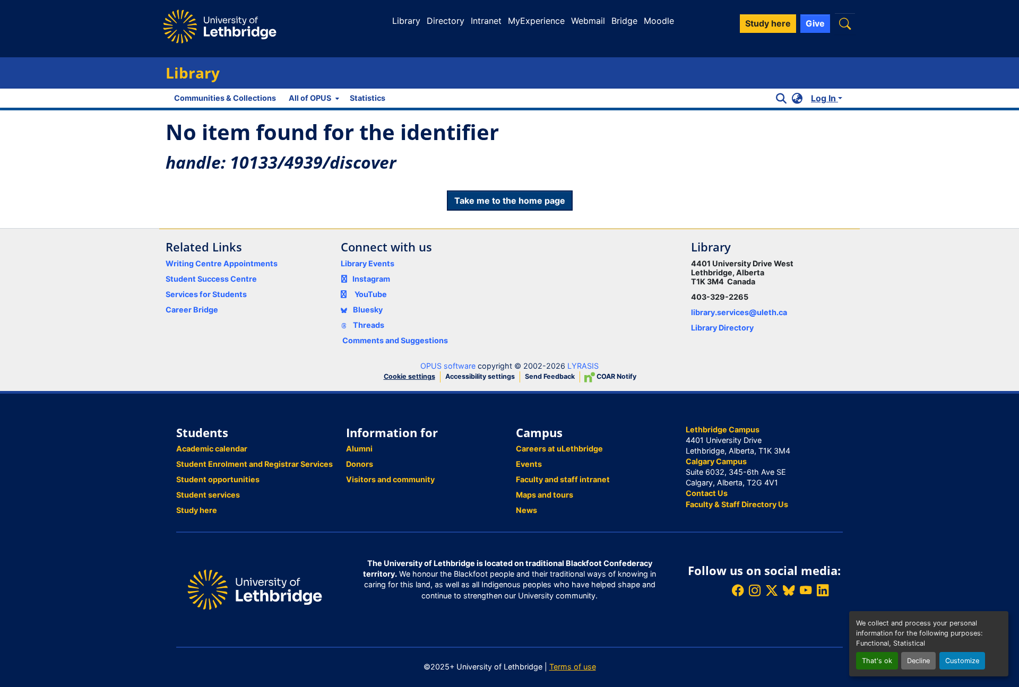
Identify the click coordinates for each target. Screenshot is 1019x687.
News (526, 510)
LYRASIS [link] (583, 365)
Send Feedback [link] (550, 376)
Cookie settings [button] (409, 376)
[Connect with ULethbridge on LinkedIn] (822, 590)
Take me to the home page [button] (509, 200)
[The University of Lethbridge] (254, 588)
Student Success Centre (211, 278)
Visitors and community (390, 479)
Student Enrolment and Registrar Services (254, 463)
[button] (845, 23)
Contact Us (707, 493)
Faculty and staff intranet (563, 479)
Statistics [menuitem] (367, 97)
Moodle (659, 20)
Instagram (371, 278)
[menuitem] (313, 98)
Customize (962, 661)
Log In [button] (824, 98)
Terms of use (572, 666)
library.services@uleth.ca (739, 312)
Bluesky (367, 309)
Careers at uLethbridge (559, 448)
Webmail (588, 20)
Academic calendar (211, 448)
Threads (367, 324)
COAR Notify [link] (615, 376)
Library (406, 20)
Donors (359, 463)
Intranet (486, 20)
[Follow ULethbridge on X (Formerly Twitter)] (771, 590)
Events (529, 463)
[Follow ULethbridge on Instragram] (754, 590)
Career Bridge (192, 309)
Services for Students (206, 294)
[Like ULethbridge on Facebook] (737, 590)
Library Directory (722, 327)
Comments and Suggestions (395, 340)
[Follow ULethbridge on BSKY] (788, 590)
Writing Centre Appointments (222, 263)
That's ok (877, 661)
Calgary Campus (716, 461)
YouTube (371, 294)
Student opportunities (218, 479)
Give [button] (815, 23)
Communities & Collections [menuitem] (225, 97)
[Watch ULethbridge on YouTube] (805, 590)
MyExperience (536, 20)
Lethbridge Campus (722, 429)
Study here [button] (768, 23)
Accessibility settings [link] (480, 376)
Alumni (359, 448)
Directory (445, 20)
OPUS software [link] (448, 365)
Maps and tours (544, 494)
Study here (196, 510)
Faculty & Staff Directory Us (737, 504)
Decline (918, 661)
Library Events (367, 263)
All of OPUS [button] (310, 97)
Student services (208, 494)
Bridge (624, 20)
